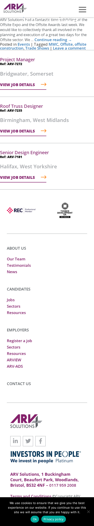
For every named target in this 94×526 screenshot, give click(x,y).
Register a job (19, 340)
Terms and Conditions (31, 496)
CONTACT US (19, 383)
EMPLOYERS (18, 330)
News (12, 271)
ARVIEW (14, 359)
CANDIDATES (18, 289)
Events (24, 44)
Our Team (16, 259)
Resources (16, 312)
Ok (35, 519)
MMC (53, 44)
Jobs (11, 299)
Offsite (66, 44)
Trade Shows (37, 48)
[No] (88, 511)
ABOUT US (16, 248)
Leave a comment (69, 48)
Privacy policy (54, 519)
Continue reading (53, 39)
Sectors (13, 306)
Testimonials (19, 265)
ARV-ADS (15, 366)
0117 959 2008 (67, 21)
